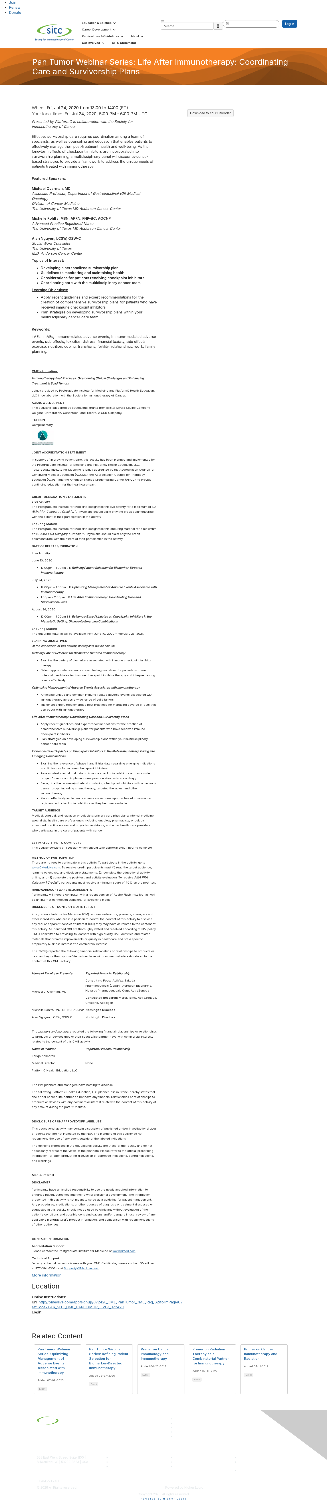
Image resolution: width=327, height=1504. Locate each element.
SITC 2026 (118, 1462)
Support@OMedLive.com (81, 1268)
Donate (15, 12)
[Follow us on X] (176, 1427)
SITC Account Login (124, 1466)
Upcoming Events (187, 1462)
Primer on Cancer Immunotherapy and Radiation (260, 1354)
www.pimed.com (124, 1251)
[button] (99, 22)
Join (12, 2)
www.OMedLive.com (46, 867)
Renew (14, 7)
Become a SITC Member (128, 1457)
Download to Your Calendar (210, 113)
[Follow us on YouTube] (176, 1432)
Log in (289, 24)
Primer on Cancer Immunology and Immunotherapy (155, 1354)
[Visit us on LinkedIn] (176, 1419)
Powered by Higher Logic (164, 1498)
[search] (218, 26)
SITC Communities (187, 1457)
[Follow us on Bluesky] (176, 1423)
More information (46, 1275)
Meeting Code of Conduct (257, 1457)
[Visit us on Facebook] (176, 1436)
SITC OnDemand (186, 1466)
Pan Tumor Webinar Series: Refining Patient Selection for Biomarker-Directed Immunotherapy (108, 1358)
